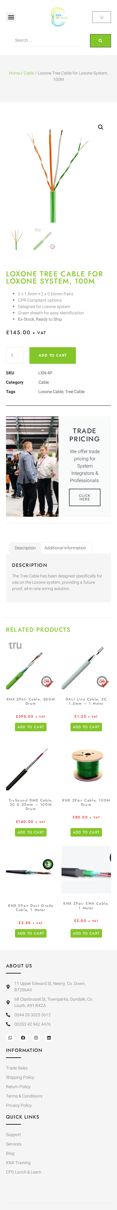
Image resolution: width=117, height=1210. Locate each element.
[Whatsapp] (10, 1038)
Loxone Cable (50, 392)
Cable (29, 73)
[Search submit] (100, 40)
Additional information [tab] (65, 548)
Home (14, 73)
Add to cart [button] (30, 727)
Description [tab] (25, 548)
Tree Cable (75, 392)
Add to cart (53, 355)
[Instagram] (36, 1038)
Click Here (85, 497)
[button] (11, 17)
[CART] (101, 17)
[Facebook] (23, 1038)
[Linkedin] (49, 1038)
